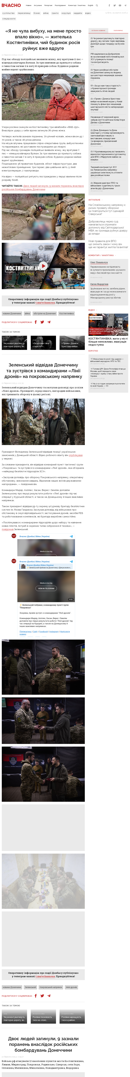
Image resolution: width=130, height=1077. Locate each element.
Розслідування (60, 5)
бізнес (37, 13)
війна (46, 13)
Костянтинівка (66, 313)
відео (88, 13)
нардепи (78, 13)
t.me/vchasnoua (45, 302)
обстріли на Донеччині (45, 313)
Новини (28, 5)
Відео (91, 310)
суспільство (8, 13)
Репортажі (48, 5)
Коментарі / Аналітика (76, 5)
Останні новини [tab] (98, 30)
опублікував (76, 455)
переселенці (24, 13)
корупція (66, 13)
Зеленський (30, 987)
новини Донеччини (12, 313)
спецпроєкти (8, 19)
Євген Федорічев (99, 284)
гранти (55, 13)
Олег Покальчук (99, 262)
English (90, 5)
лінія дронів (71, 987)
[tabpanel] (108, 114)
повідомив (8, 529)
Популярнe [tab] (118, 30)
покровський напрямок (51, 987)
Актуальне (38, 5)
